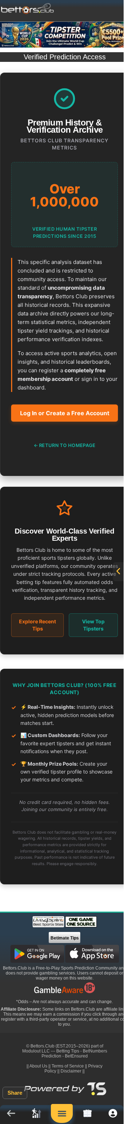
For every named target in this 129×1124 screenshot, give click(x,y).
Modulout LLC (36, 1051)
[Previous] (11, 31)
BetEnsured (76, 1056)
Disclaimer (71, 1071)
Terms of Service (68, 1066)
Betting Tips (67, 1051)
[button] (11, 1114)
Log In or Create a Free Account (64, 413)
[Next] (118, 31)
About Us (38, 1066)
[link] (36, 1114)
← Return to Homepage (65, 445)
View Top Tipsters (93, 625)
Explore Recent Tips (37, 625)
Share (15, 1093)
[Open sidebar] (118, 571)
